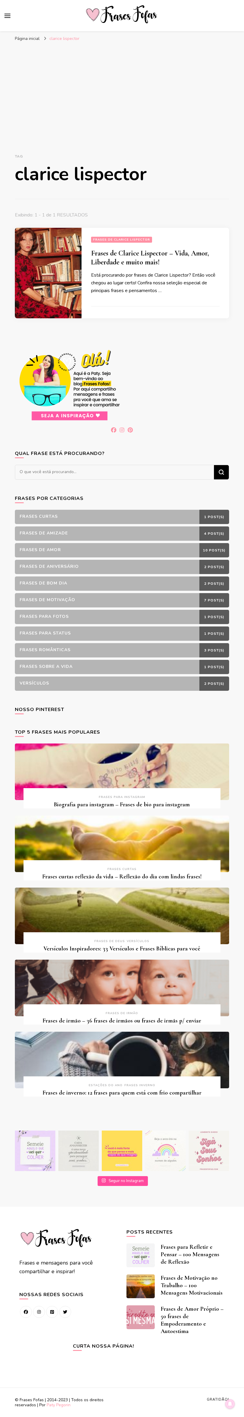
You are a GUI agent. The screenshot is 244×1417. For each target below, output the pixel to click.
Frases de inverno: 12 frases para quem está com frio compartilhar (122, 1092)
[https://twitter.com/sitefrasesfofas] (65, 1312)
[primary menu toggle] (7, 16)
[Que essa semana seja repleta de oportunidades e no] (78, 1151)
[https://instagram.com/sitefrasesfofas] (39, 1312)
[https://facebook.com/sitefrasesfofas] (26, 1312)
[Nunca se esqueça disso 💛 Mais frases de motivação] (122, 1151)
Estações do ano (106, 1085)
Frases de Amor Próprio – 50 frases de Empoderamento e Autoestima (192, 1320)
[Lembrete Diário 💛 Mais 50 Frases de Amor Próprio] (209, 1151)
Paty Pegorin (59, 1405)
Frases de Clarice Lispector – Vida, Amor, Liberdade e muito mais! (150, 257)
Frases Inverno (139, 1085)
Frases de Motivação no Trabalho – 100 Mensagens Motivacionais (192, 1285)
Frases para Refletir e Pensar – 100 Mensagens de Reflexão (190, 1254)
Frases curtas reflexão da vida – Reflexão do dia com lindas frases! (122, 876)
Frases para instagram (122, 797)
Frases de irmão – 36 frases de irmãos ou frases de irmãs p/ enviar (122, 1020)
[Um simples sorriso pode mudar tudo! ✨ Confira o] (165, 1151)
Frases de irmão (122, 1013)
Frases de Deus (109, 941)
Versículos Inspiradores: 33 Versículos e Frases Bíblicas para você (121, 948)
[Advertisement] (122, 89)
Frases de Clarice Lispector (121, 240)
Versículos (138, 941)
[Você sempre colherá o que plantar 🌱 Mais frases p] (35, 1151)
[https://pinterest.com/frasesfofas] (52, 1312)
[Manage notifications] (230, 1404)
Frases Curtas (122, 869)
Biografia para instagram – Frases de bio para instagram (122, 804)
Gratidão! (218, 1399)
